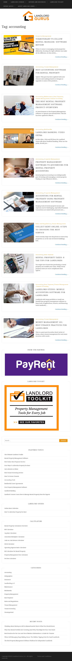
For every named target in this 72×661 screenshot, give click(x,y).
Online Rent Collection (11, 508)
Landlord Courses (17, 2)
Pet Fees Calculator (10, 558)
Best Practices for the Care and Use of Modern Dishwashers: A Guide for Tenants (29, 633)
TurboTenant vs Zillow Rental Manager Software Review (51, 42)
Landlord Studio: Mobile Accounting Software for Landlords (50, 292)
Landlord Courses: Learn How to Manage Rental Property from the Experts (27, 494)
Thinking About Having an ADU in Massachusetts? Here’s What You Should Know (29, 626)
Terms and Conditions (44, 656)
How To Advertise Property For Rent (15, 512)
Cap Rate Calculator (10, 533)
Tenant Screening (56, 98)
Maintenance (48, 96)
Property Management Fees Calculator (16, 555)
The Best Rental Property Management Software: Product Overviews (50, 104)
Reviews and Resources (37, 2)
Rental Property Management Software (16, 458)
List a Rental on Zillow (11, 469)
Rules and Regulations (43, 223)
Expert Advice (9, 6)
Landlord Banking (10, 490)
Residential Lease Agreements (13, 483)
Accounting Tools (9, 480)
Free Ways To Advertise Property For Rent (17, 465)
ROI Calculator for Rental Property (14, 551)
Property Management (43, 36)
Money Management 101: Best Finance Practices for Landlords (51, 325)
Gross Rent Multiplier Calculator (14, 536)
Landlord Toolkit (56, 2)
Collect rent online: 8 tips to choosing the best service (51, 230)
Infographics (8, 576)
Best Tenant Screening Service (13, 472)
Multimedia (48, 129)
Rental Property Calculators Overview (16, 526)
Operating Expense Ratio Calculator (15, 547)
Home (5, 2)
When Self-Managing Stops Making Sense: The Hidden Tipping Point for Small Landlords (31, 637)
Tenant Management (51, 67)
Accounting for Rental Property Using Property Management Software (50, 199)
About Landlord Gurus (26, 6)
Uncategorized (8, 612)
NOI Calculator (8, 529)
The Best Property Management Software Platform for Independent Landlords (28, 640)
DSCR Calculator (9, 544)
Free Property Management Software (15, 487)
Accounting (39, 67)
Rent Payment (58, 96)
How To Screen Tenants (11, 476)
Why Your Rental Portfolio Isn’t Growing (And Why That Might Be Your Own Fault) (29, 630)
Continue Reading (61, 57)
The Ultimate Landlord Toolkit (13, 454)
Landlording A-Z (9, 583)
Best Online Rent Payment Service (14, 462)
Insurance (7, 579)
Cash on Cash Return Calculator (14, 540)
